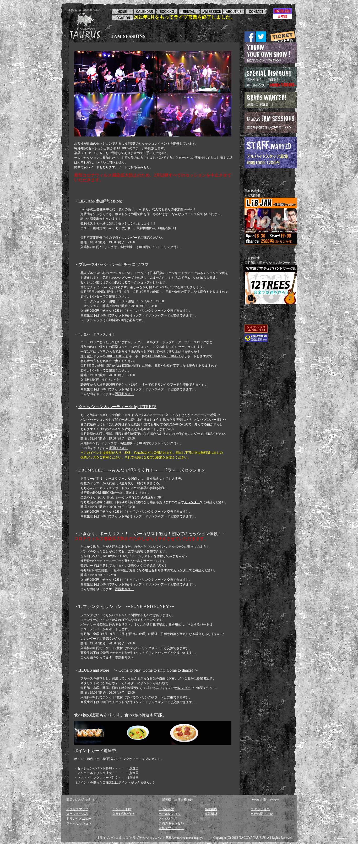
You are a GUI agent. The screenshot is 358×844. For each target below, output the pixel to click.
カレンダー (129, 237)
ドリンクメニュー (78, 818)
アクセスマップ (77, 809)
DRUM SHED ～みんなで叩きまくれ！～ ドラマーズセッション (141, 470)
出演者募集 (166, 809)
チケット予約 (121, 809)
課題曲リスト (124, 394)
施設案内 (211, 809)
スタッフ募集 (260, 809)
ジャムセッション (78, 823)
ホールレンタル (170, 814)
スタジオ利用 (168, 818)
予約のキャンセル (171, 823)
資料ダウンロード (171, 828)
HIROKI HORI (116, 356)
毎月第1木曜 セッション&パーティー (270, 263)
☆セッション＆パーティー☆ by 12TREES (117, 406)
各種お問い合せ (123, 814)
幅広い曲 (165, 624)
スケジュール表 (77, 814)
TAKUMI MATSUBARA (164, 356)
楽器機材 (211, 814)
